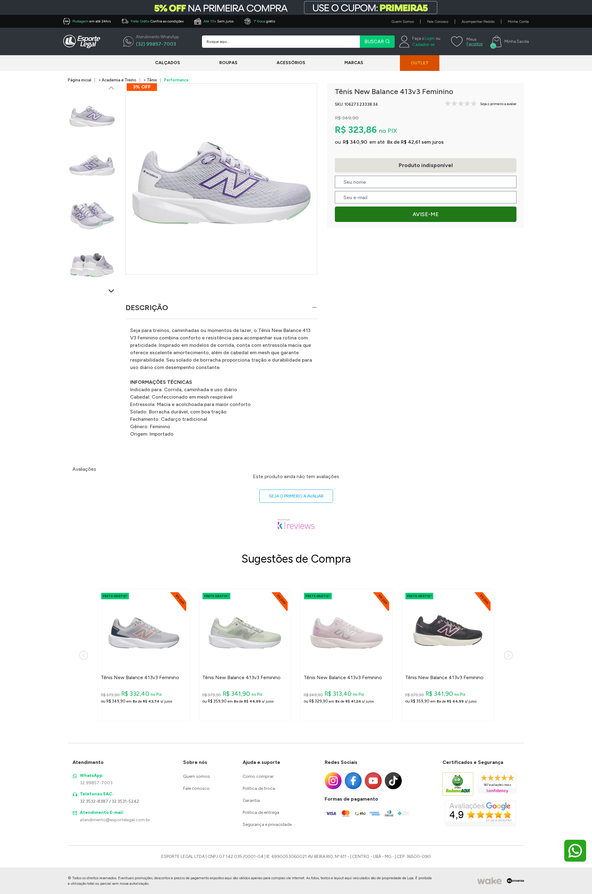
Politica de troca (259, 788)
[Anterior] (83, 655)
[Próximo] (508, 655)
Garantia (251, 800)
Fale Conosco (437, 21)
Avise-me (426, 214)
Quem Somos (402, 21)
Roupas (228, 62)
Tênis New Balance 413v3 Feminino (140, 677)
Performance (176, 80)
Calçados (167, 62)
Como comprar (258, 776)
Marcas (353, 62)
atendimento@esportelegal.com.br (115, 819)
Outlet (420, 63)
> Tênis (150, 80)
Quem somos (196, 776)
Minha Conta (518, 21)
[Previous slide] (111, 88)
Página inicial (79, 80)
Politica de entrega (261, 812)
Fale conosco (196, 788)
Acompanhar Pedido (478, 21)
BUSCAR (374, 41)
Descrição (146, 307)
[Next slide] (111, 291)
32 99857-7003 (96, 782)
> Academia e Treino (117, 80)
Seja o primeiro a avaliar (296, 496)
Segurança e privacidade (267, 824)
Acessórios (291, 62)
